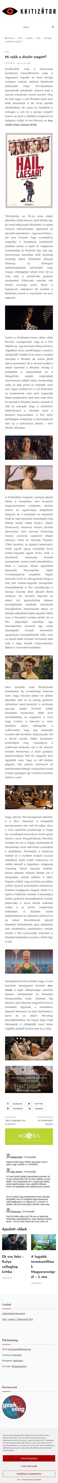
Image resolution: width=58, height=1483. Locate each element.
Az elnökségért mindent (45, 1122)
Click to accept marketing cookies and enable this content (29, 1079)
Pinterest (18, 1109)
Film (7, 52)
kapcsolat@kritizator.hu (19, 1349)
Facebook (18, 1104)
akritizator (18, 1360)
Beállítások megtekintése (29, 1473)
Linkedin (39, 1109)
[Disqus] (29, 1187)
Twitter (38, 1104)
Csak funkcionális (29, 1466)
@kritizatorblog (19, 1366)
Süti (18, 1480)
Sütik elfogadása (29, 1458)
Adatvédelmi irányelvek (31, 1480)
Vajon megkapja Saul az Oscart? (15, 1122)
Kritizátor (17, 1355)
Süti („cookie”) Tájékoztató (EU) (17, 1319)
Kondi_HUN (25, 63)
